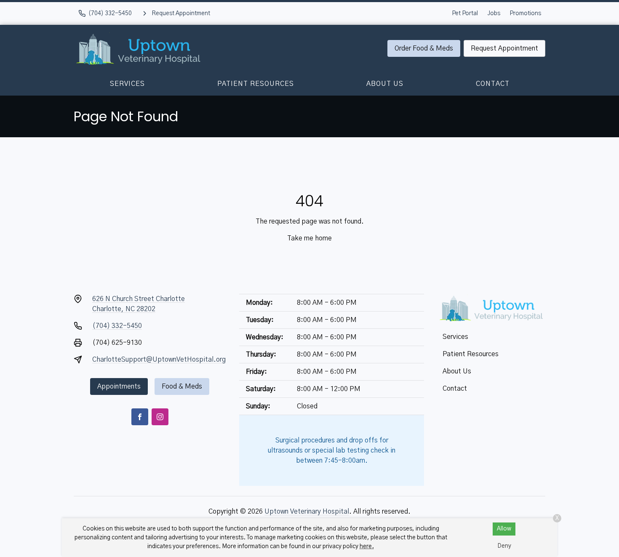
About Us (384, 83)
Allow (504, 529)
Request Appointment (504, 48)
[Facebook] (139, 416)
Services (127, 83)
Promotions (525, 13)
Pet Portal (465, 13)
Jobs (493, 13)
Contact (493, 83)
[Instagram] (160, 416)
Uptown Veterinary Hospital (306, 511)
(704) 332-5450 (117, 325)
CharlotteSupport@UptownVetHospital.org (159, 359)
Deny (504, 546)
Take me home (309, 238)
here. (367, 546)
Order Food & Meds (424, 48)
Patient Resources (255, 83)
